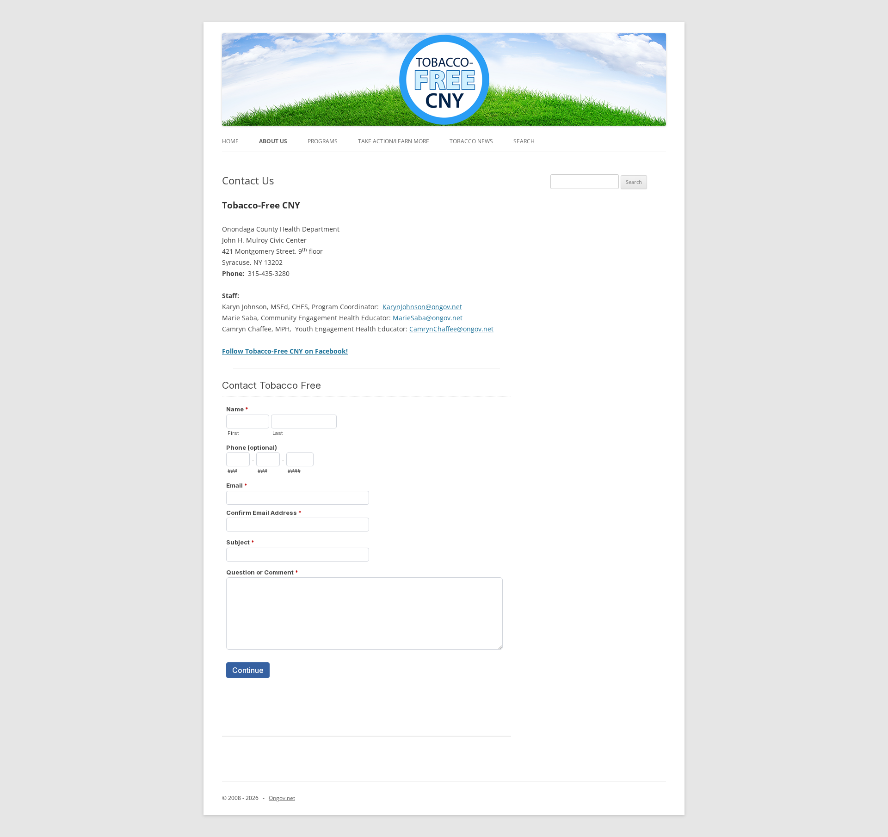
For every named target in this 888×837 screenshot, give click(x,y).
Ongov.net (282, 798)
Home (230, 141)
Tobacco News (471, 141)
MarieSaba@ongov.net (427, 317)
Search (524, 141)
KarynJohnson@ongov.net (422, 306)
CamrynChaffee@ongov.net (451, 328)
